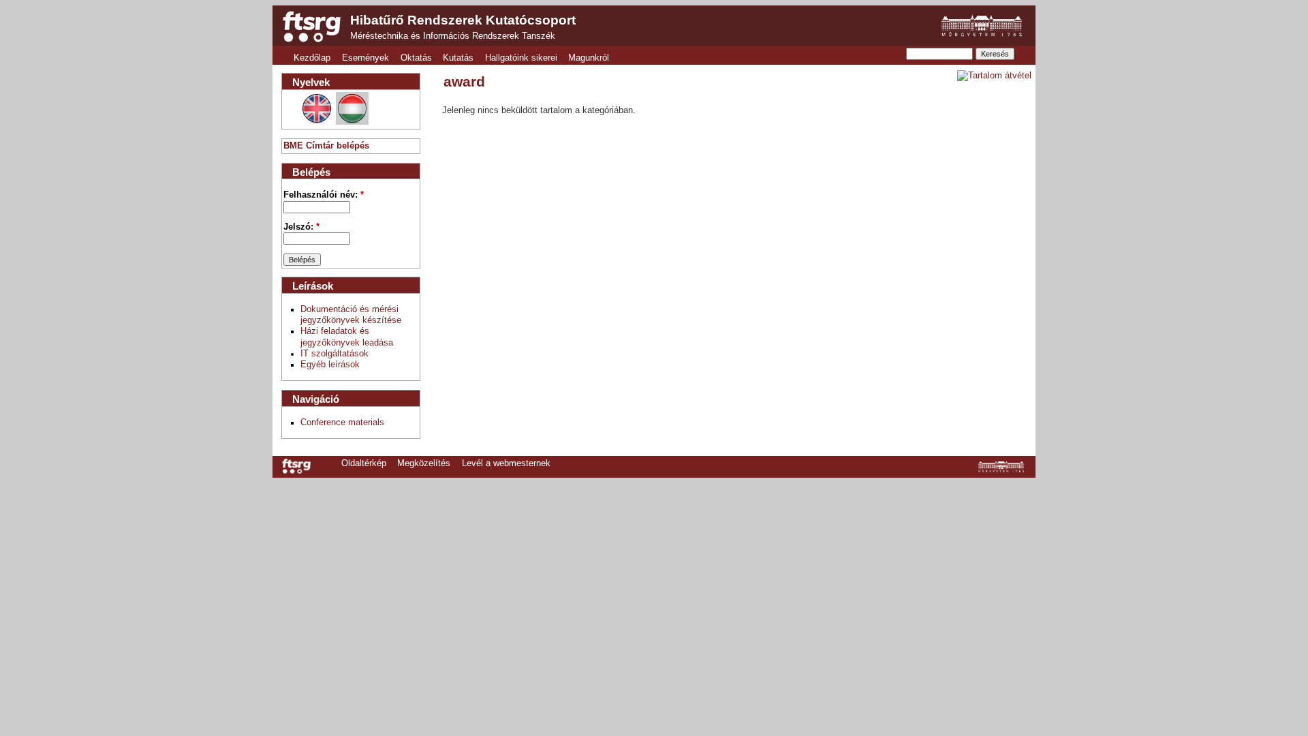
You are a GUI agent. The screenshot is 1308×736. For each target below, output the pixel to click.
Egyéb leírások (330, 364)
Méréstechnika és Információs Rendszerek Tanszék (452, 36)
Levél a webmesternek (506, 463)
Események (365, 58)
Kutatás (458, 58)
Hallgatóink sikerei (521, 58)
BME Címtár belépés (326, 146)
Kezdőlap (312, 58)
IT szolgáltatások (334, 353)
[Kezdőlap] (311, 27)
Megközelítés (423, 463)
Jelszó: (301, 227)
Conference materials (342, 422)
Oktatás (416, 58)
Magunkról (588, 58)
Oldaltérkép (363, 463)
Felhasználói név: (323, 195)
